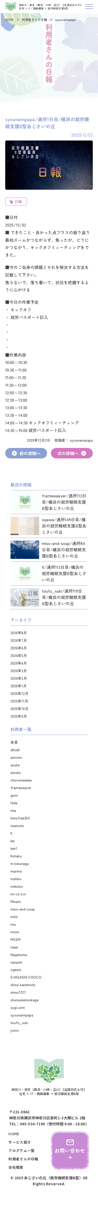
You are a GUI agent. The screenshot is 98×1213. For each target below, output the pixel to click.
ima (13, 810)
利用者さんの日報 (34, 19)
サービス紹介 (19, 1142)
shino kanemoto (23, 984)
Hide (14, 802)
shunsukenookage (24, 999)
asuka (15, 764)
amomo (16, 757)
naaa (14, 947)
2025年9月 (18, 716)
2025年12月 (19, 693)
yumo (14, 1030)
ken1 (13, 848)
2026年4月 (18, 663)
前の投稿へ (30, 453)
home (13, 1133)
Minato (15, 901)
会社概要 (15, 1167)
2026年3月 (18, 670)
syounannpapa (21, 1015)
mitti (14, 916)
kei (12, 840)
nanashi (16, 962)
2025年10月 (19, 708)
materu (15, 878)
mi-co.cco (18, 893)
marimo (16, 871)
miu (13, 924)
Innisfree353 (20, 818)
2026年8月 (18, 632)
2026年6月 (18, 647)
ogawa (15, 969)
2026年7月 (18, 640)
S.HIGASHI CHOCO (26, 977)
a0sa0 (15, 749)
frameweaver (20, 787)
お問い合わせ (70, 1150)
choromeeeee (21, 780)
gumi (14, 795)
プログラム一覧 (21, 1150)
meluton (16, 886)
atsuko (15, 772)
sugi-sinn (17, 1007)
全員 (14, 742)
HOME (9, 19)
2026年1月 (18, 685)
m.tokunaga (19, 863)
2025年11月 (19, 701)
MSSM (15, 939)
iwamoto (17, 825)
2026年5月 (18, 655)
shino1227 (18, 992)
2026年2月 (18, 678)
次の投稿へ (67, 453)
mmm (14, 931)
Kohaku (16, 855)
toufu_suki (19, 1022)
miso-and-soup (22, 909)
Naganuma (18, 954)
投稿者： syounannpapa (73, 440)
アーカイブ (20, 620)
